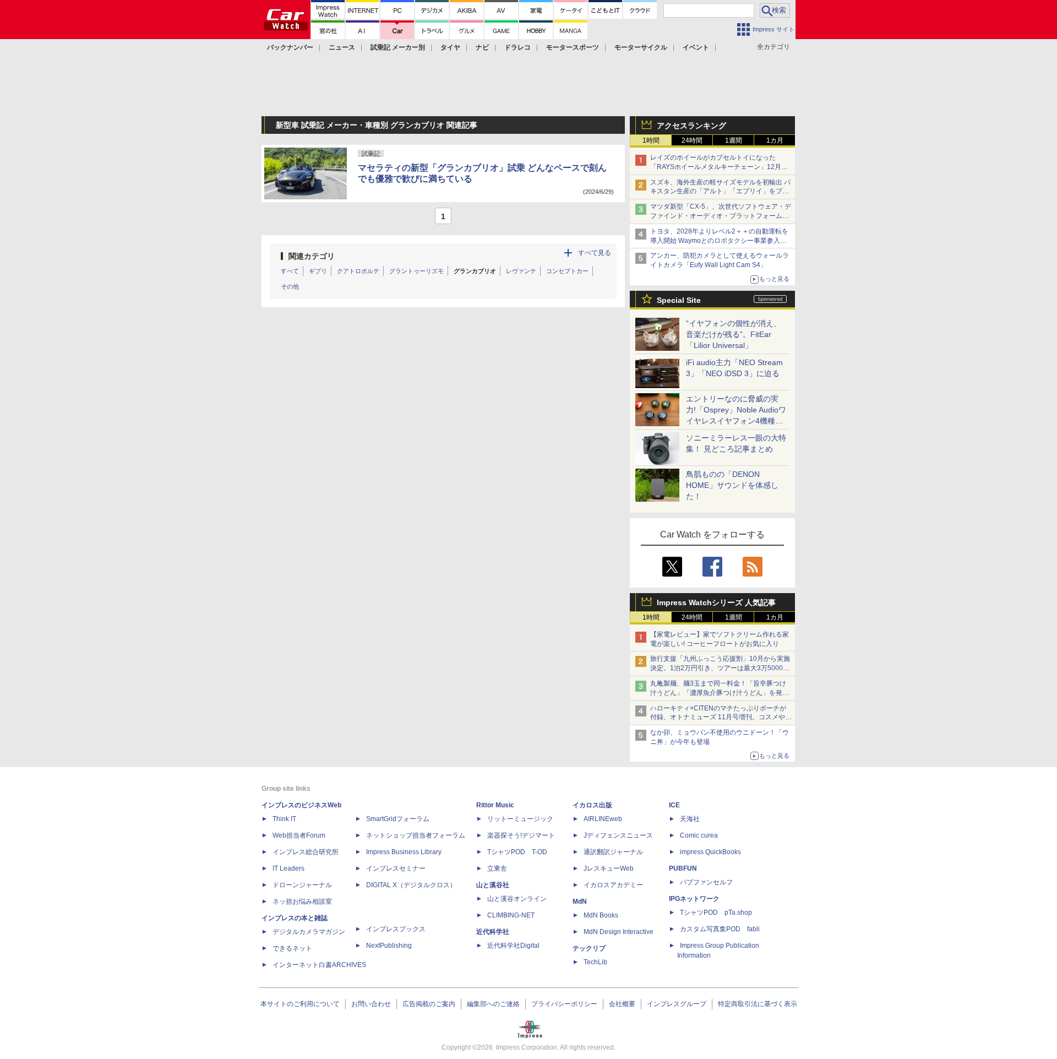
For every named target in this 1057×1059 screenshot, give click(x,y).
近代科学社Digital (513, 945)
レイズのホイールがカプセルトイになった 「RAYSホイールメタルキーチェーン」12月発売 (719, 167)
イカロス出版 (592, 805)
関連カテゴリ (311, 256)
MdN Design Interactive (618, 932)
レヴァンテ (521, 271)
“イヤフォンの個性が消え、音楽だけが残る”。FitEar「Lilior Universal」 (733, 334)
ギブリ (318, 271)
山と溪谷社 (492, 885)
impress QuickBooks (710, 852)
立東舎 (497, 868)
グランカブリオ (475, 271)
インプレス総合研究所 (306, 852)
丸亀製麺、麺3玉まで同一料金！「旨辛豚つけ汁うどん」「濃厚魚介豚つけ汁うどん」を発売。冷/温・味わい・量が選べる (718, 693)
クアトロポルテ (358, 271)
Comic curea (699, 835)
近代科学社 (492, 932)
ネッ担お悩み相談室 (302, 901)
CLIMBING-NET (511, 915)
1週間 (733, 140)
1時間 (651, 140)
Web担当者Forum (299, 835)
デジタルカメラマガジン (309, 932)
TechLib (595, 962)
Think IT (284, 819)
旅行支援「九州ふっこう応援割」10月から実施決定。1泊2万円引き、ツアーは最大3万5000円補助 (720, 668)
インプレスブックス (396, 929)
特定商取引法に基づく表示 (757, 1004)
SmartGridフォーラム (397, 819)
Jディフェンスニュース (618, 835)
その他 (290, 286)
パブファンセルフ (706, 882)
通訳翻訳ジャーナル (613, 852)
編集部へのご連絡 (493, 1004)
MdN (580, 901)
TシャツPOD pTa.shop (716, 912)
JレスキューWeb (609, 868)
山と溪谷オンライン (517, 899)
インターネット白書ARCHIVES (319, 965)
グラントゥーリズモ (416, 271)
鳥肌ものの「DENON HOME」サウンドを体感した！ (732, 485)
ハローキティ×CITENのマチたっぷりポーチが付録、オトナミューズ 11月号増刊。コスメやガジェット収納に (721, 717)
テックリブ (589, 948)
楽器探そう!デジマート (521, 835)
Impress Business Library (404, 852)
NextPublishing (389, 945)
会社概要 (622, 1004)
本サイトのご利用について (300, 1004)
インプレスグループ (676, 1004)
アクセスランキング (691, 125)
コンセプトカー (567, 271)
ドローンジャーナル (302, 885)
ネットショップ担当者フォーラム (415, 835)
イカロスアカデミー (613, 885)
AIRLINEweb (603, 819)
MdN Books (601, 915)
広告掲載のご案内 (428, 1004)
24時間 (692, 140)
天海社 (690, 819)
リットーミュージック (520, 819)
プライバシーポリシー (564, 1004)
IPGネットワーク (694, 899)
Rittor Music (495, 805)
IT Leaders (288, 868)
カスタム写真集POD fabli (720, 929)
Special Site (679, 300)
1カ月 (774, 140)
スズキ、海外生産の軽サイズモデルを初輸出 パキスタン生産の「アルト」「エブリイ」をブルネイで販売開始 (720, 191)
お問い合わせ (371, 1004)
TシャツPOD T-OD (517, 852)
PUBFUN (683, 868)
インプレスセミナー (396, 868)
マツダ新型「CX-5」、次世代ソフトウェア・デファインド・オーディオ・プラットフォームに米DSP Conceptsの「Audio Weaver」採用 (720, 216)
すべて (290, 271)
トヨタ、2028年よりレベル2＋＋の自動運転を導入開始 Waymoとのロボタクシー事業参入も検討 (719, 240)
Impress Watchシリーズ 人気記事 (716, 602)
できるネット (292, 948)
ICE (674, 805)
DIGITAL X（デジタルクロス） (411, 885)
